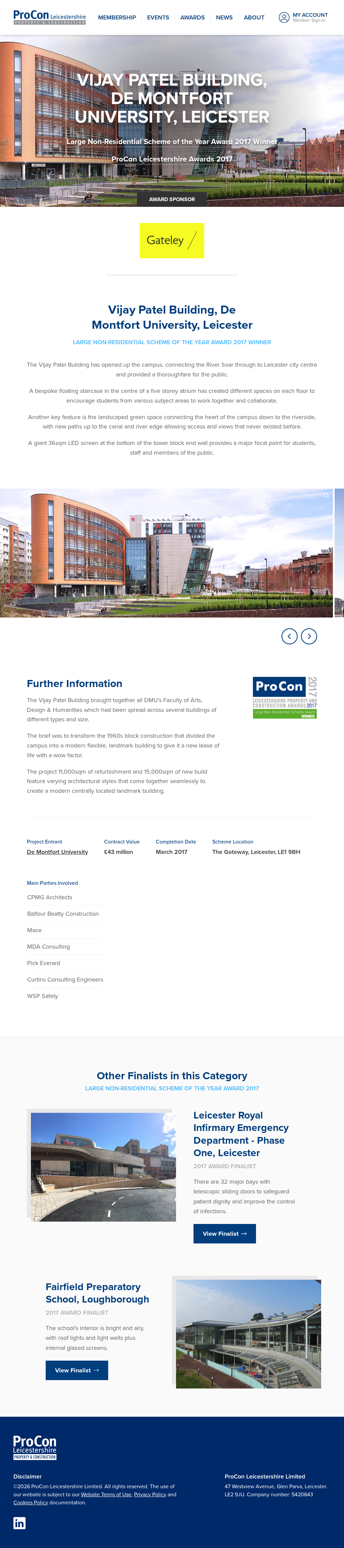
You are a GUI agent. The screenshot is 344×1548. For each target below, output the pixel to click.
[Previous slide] (290, 636)
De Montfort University (57, 852)
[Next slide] (309, 636)
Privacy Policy (150, 1494)
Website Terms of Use (106, 1494)
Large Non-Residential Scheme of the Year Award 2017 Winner (172, 141)
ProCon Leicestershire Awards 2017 (172, 159)
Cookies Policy (30, 1502)
